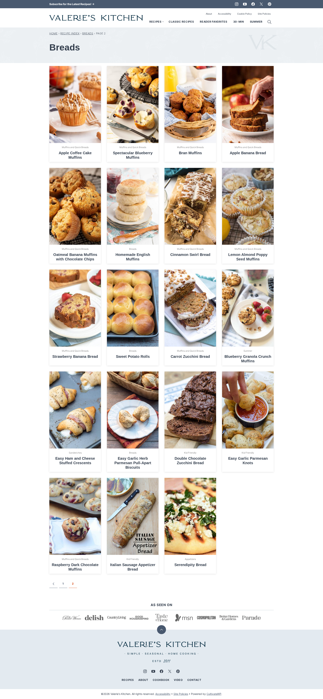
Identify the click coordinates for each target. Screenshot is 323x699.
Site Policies (264, 13)
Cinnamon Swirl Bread (190, 255)
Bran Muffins (190, 153)
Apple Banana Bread (248, 153)
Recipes (155, 21)
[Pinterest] (269, 4)
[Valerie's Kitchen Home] (96, 18)
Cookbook (161, 679)
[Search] (269, 22)
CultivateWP (214, 693)
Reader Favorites (213, 21)
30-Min (238, 21)
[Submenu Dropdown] (163, 21)
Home (53, 33)
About (209, 13)
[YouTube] (245, 4)
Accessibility (224, 13)
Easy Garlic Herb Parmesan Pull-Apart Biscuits (132, 462)
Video (178, 679)
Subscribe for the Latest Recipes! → (71, 4)
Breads (87, 33)
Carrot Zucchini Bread (190, 356)
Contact (194, 679)
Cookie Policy (244, 13)
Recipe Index (69, 33)
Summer (256, 21)
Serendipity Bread (190, 565)
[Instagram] (237, 4)
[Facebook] (253, 4)
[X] (261, 4)
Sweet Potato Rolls (133, 356)
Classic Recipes (181, 21)
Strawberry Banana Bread (75, 356)
